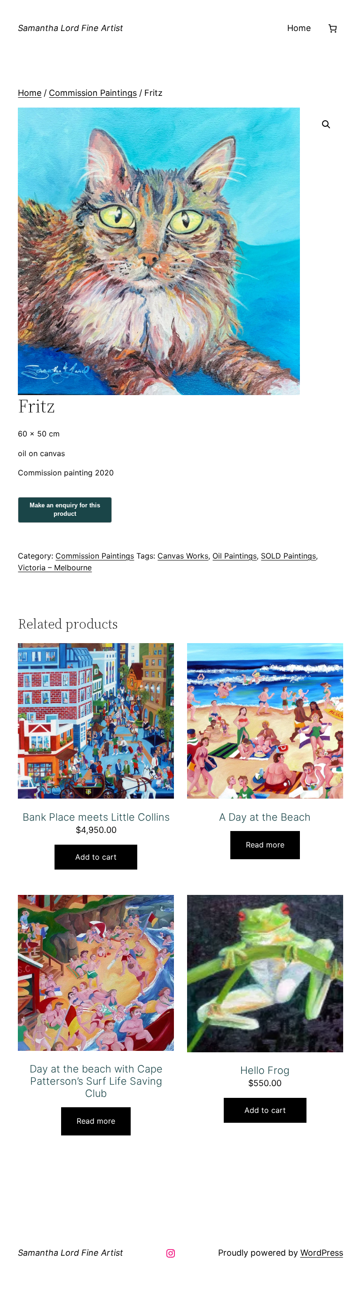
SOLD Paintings (288, 555)
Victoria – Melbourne (55, 567)
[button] (326, 124)
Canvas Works (182, 555)
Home (299, 28)
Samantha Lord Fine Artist (70, 28)
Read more (265, 844)
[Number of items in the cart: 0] (332, 28)
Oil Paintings (234, 555)
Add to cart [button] (96, 857)
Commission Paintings (93, 93)
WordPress (321, 1253)
